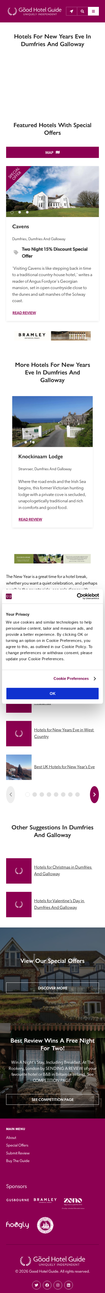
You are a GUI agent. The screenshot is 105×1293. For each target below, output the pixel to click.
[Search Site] (82, 11)
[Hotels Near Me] (71, 11)
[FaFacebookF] (47, 1285)
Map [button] (49, 152)
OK (53, 693)
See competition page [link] (53, 1099)
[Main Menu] (93, 11)
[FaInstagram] (58, 1285)
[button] (82, 11)
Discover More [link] (52, 988)
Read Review (24, 313)
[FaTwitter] (36, 1285)
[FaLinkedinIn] (68, 1285)
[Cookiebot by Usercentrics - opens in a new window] (77, 596)
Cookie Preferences (71, 678)
